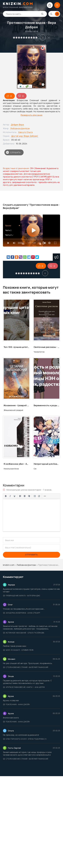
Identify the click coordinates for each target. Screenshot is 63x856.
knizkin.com (8, 565)
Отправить (31, 554)
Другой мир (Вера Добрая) (24, 136)
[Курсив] (10, 496)
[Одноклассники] (16, 257)
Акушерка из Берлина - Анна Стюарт (23, 613)
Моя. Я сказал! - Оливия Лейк (20, 650)
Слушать (15, 152)
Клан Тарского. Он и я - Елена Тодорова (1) (26, 739)
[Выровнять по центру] (24, 496)
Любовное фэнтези (20, 128)
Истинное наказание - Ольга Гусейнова (25, 633)
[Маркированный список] (35, 496)
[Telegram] (29, 257)
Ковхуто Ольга (25, 132)
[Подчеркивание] (14, 496)
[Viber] (20, 257)
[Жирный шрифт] (6, 496)
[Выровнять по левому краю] (20, 496)
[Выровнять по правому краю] (29, 496)
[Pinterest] (33, 257)
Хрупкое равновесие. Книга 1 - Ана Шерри (25, 687)
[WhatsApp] (25, 257)
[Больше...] (45, 496)
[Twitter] (37, 257)
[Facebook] (12, 257)
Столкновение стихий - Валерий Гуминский (27, 667)
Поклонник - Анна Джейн (18, 704)
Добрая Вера (17, 124)
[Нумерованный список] (39, 496)
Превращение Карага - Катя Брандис (23, 595)
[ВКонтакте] (8, 257)
